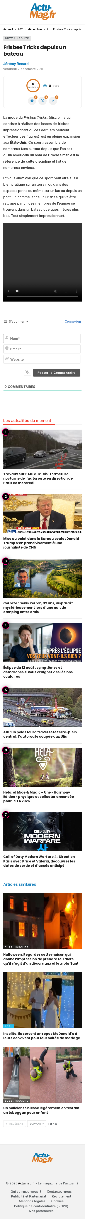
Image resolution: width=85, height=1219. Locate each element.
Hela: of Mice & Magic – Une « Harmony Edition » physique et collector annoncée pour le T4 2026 (38, 797)
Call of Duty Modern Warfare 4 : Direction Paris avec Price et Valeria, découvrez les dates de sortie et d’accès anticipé (39, 861)
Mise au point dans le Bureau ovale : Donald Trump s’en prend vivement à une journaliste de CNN (41, 543)
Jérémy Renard (16, 64)
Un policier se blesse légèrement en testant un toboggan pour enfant (41, 1110)
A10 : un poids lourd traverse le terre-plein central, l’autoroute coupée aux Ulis (40, 734)
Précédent (16, 1123)
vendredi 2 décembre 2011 (23, 69)
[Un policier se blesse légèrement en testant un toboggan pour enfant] (42, 1075)
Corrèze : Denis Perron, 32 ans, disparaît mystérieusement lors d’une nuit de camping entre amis (38, 607)
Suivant (36, 1123)
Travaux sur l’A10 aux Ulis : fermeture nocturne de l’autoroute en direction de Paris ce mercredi (38, 478)
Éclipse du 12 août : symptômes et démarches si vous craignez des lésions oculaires (38, 672)
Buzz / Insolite (17, 38)
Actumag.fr (26, 1183)
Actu (9, 1026)
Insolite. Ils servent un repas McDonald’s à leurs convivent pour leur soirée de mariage (41, 1035)
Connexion (72, 321)
